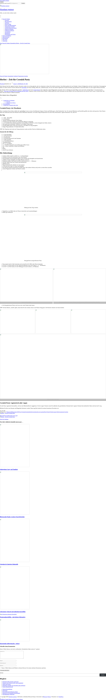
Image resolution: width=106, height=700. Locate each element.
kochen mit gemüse (40, 412)
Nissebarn (2, 83)
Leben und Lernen (6, 684)
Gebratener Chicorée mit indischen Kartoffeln (12, 611)
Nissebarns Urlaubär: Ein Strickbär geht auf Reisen (13, 685)
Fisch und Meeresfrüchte (10, 25)
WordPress (61, 696)
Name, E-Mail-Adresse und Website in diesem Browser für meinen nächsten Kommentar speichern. (24, 668)
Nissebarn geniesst (7, 9)
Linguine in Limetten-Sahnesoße (9, 564)
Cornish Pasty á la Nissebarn (8, 100)
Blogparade (9, 412)
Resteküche (7, 33)
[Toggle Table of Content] (1, 98)
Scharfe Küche (50, 412)
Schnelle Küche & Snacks (11, 28)
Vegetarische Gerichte (10, 26)
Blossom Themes (47, 696)
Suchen (1, 672)
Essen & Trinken (6, 19)
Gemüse (23, 412)
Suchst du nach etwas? (5, 3)
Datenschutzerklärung (7, 689)
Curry (20, 412)
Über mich (4, 39)
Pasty (45, 412)
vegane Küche (56, 412)
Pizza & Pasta (8, 24)
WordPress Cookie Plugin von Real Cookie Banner (11, 699)
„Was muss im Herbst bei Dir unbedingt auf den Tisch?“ (16, 91)
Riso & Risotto (8, 21)
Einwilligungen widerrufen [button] (8, 694)
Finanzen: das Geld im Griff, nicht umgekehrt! (12, 683)
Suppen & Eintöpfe (9, 29)
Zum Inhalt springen (4, 0)
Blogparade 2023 (15, 412)
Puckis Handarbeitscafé (7, 686)
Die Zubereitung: (6, 104)
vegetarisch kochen (64, 412)
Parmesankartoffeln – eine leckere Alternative (12, 617)
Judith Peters (25, 89)
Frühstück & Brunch (9, 30)
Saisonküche (7, 31)
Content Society (36, 89)
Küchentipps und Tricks (10, 34)
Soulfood (7, 22)
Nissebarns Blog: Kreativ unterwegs (10, 681)
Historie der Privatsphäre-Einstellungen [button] (11, 693)
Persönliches (5, 38)
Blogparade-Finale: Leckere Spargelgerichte (12, 517)
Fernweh (7, 20)
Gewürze (34, 412)
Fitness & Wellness (6, 35)
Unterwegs (4, 40)
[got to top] (0, 698)
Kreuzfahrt (24, 87)
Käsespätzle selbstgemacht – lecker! (10, 643)
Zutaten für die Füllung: (11, 102)
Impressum (4, 690)
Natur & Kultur (5, 37)
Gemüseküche (28, 412)
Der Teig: (8, 101)
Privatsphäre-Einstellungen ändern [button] (10, 691)
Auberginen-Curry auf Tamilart (9, 469)
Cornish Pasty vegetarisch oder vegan (10, 105)
